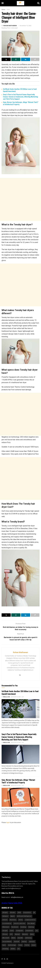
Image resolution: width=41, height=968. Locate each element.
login (7, 822)
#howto (12, 912)
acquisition (27, 912)
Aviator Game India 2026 (12, 903)
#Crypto (5, 912)
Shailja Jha (6, 697)
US (18, 949)
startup (24, 941)
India (11, 930)
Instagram (19, 930)
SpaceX (16, 941)
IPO (11, 934)
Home (3, 10)
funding (23, 927)
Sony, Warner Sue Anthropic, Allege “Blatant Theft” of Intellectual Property (20, 103)
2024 (19, 912)
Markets (25, 934)
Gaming (31, 927)
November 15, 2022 (25, 26)
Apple (13, 916)
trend (33, 945)
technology (12, 945)
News (13, 938)
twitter (13, 949)
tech (4, 945)
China (20, 920)
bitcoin (5, 920)
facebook (15, 927)
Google (5, 930)
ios (37, 930)
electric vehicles (19, 923)
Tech (8, 10)
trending (5, 949)
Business (13, 920)
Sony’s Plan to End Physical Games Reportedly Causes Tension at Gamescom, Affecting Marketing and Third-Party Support (20, 96)
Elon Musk (31, 923)
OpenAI (20, 938)
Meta (32, 934)
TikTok (27, 945)
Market (17, 934)
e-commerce (7, 923)
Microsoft (6, 938)
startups (32, 941)
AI (34, 912)
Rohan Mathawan (10, 26)
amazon (5, 916)
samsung (28, 938)
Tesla (20, 945)
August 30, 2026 (16, 697)
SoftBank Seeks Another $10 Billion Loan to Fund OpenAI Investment (20, 90)
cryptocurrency (30, 920)
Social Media (7, 941)
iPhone (5, 934)
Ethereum (6, 927)
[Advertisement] (20, 199)
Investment (29, 930)
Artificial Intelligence (24, 916)
